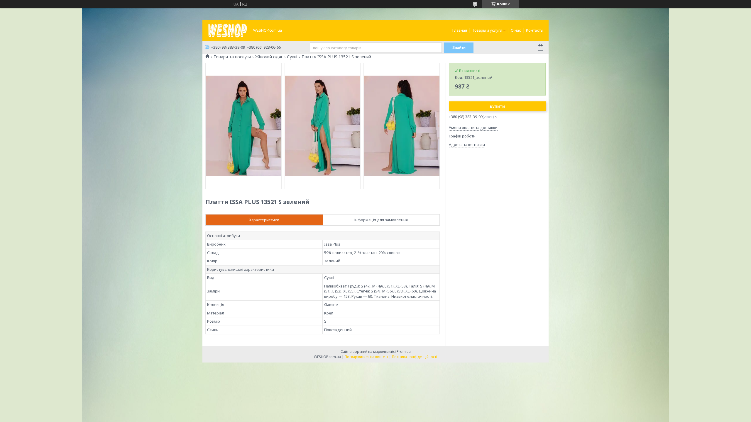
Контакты (534, 30)
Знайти (459, 47)
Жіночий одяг (269, 56)
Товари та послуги (232, 56)
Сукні (292, 56)
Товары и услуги (487, 30)
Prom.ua (404, 351)
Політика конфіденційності (414, 356)
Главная (459, 30)
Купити (497, 106)
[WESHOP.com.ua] (227, 30)
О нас (516, 30)
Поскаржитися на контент (366, 356)
